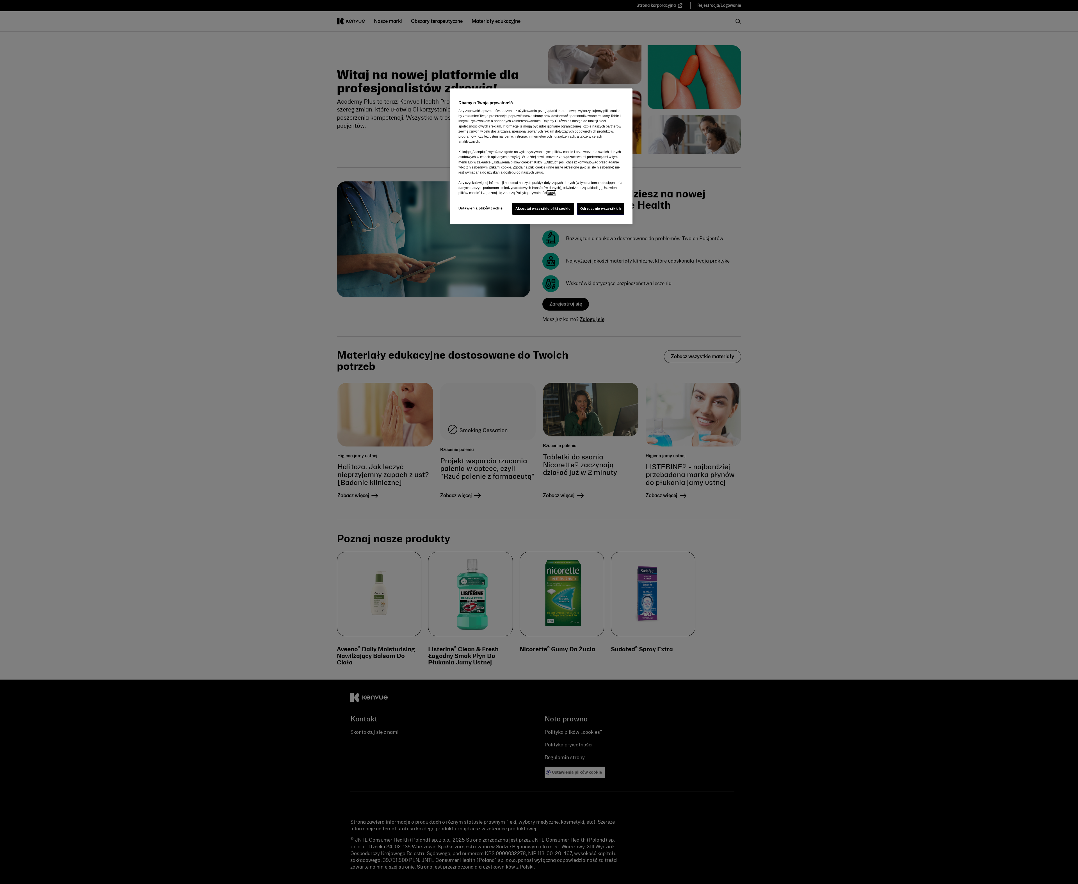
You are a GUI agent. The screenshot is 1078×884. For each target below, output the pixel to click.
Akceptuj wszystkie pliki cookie (543, 209)
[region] (541, 156)
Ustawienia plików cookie (480, 208)
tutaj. (552, 193)
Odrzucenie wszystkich (600, 209)
